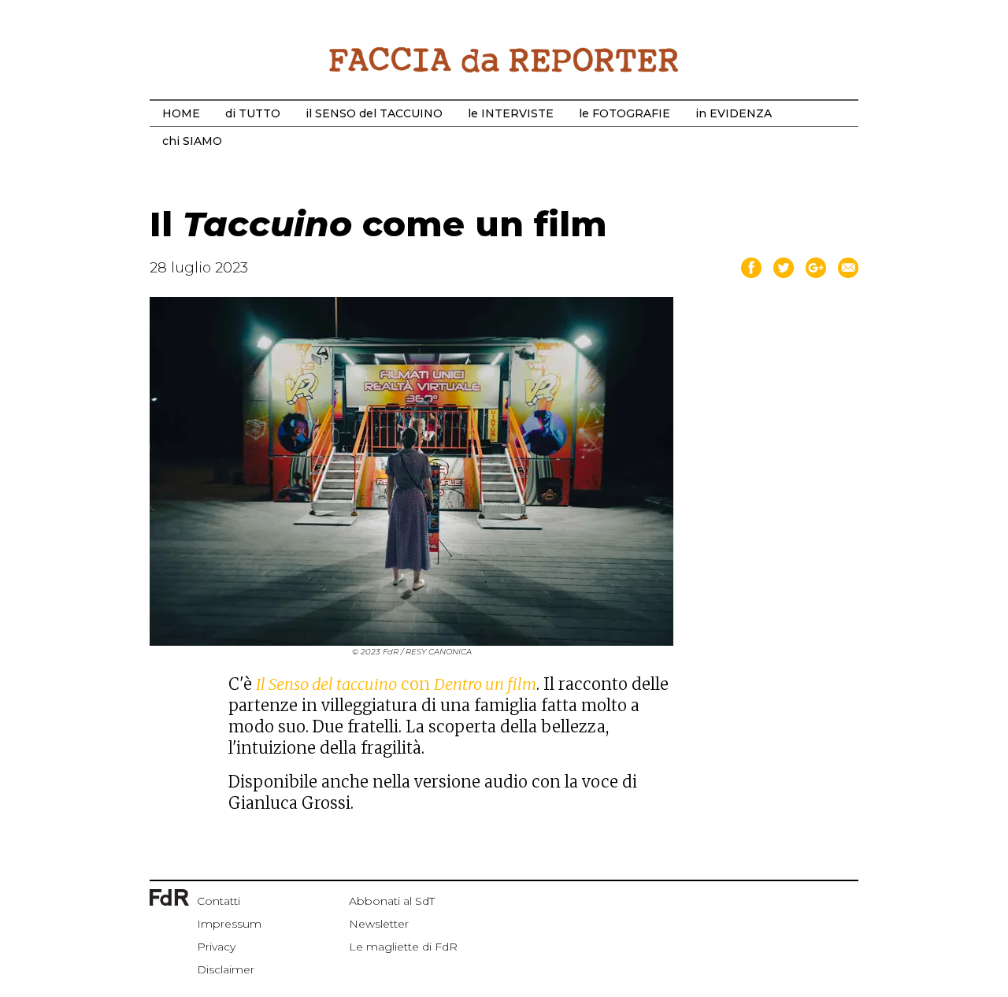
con (396, 684)
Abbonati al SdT (392, 901)
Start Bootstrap (504, 60)
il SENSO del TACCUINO (374, 113)
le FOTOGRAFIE (624, 113)
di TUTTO (252, 113)
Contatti (218, 901)
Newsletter (379, 924)
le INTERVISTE (511, 113)
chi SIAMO (192, 141)
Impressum (229, 924)
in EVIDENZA (733, 113)
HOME (181, 113)
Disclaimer (225, 969)
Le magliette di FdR (403, 947)
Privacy (216, 947)
